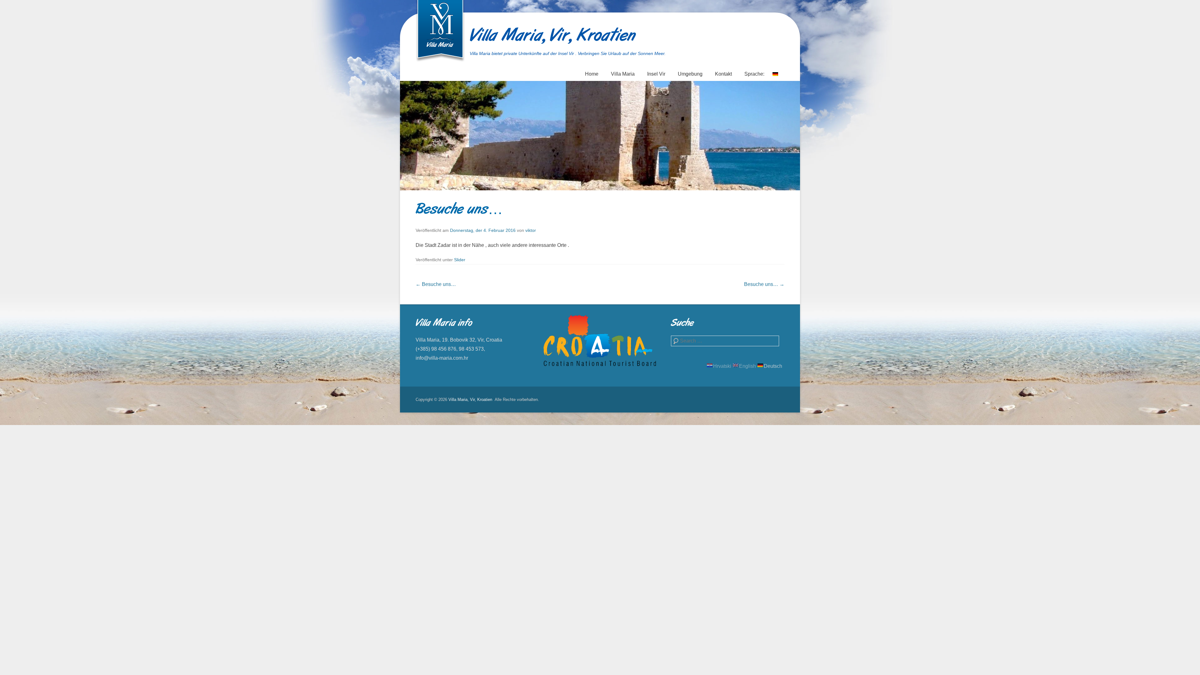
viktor (530, 230)
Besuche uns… (459, 210)
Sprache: (755, 74)
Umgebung (690, 74)
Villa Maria (623, 74)
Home (591, 74)
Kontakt (723, 74)
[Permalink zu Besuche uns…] (600, 135)
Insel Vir (656, 74)
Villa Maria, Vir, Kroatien (553, 36)
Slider (459, 259)
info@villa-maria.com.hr (442, 358)
